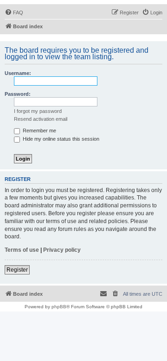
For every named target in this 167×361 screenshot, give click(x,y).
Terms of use (22, 250)
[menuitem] (14, 12)
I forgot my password (38, 111)
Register (17, 270)
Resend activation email (40, 119)
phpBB (58, 306)
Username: (18, 73)
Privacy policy (62, 250)
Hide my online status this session (60, 139)
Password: (18, 94)
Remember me (38, 130)
